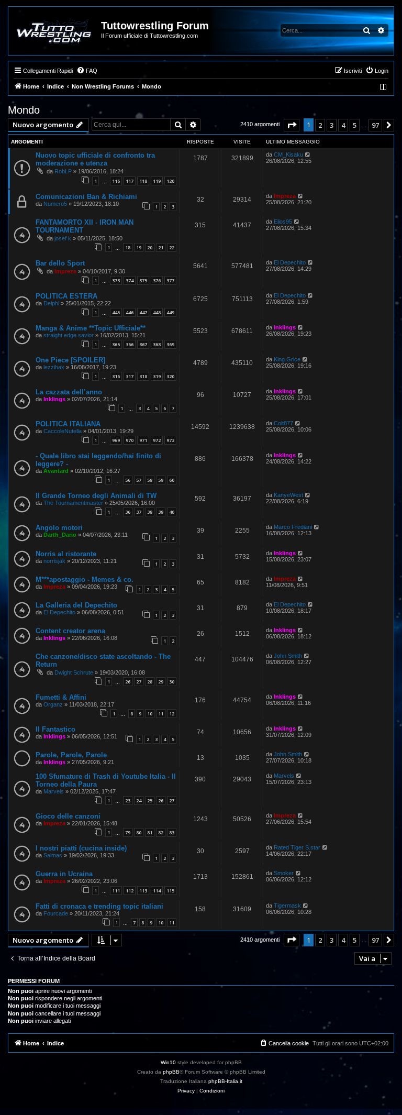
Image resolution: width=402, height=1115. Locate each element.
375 (143, 280)
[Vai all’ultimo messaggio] (308, 154)
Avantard (56, 471)
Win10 (168, 1062)
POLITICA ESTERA (66, 296)
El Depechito (290, 262)
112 (129, 890)
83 (171, 832)
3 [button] (331, 125)
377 (170, 280)
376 (157, 280)
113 (143, 890)
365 (116, 344)
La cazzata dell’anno (69, 392)
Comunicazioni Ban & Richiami (86, 197)
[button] (291, 125)
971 (143, 440)
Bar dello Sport (60, 263)
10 (149, 713)
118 (143, 181)
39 (160, 512)
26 (127, 681)
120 (170, 181)
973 (170, 440)
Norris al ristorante (66, 554)
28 (149, 681)
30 (171, 681)
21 (160, 247)
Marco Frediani (293, 527)
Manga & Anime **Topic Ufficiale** (91, 328)
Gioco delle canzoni (68, 816)
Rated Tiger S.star (297, 847)
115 (170, 890)
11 (160, 713)
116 (116, 181)
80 (138, 832)
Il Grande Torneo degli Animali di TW (96, 496)
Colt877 (283, 423)
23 (127, 800)
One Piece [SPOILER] (70, 360)
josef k (62, 238)
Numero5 (55, 204)
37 (138, 512)
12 (171, 713)
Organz (53, 704)
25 (149, 800)
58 (149, 480)
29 (160, 681)
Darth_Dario (59, 535)
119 (157, 181)
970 (129, 440)
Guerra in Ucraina (64, 874)
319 (157, 376)
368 (157, 344)
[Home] (55, 31)
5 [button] (354, 125)
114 (157, 890)
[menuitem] (86, 70)
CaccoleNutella (62, 431)
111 (116, 890)
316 (116, 376)
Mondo (24, 110)
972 (157, 440)
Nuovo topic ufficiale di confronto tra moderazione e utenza (95, 159)
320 (170, 376)
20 (149, 247)
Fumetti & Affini (61, 697)
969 (116, 440)
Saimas (52, 855)
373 (116, 280)
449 (170, 312)
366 (129, 344)
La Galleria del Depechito (76, 605)
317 (129, 376)
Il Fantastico (55, 729)
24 (138, 800)
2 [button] (320, 125)
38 (149, 512)
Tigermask (287, 905)
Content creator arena (70, 631)
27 (138, 681)
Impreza (285, 196)
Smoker (284, 873)
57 (138, 480)
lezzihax (53, 367)
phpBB (171, 1072)
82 (160, 832)
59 (160, 480)
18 (127, 247)
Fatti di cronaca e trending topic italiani (99, 906)
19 (138, 247)
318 (143, 376)
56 (127, 480)
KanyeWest (288, 495)
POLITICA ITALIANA (68, 424)
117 (129, 181)
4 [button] (343, 125)
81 (149, 832)
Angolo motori (59, 528)
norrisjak (54, 561)
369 (170, 344)
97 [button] (375, 125)
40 (171, 512)
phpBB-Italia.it (225, 1081)
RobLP (63, 171)
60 (171, 480)
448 (157, 312)
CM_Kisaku (288, 154)
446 (129, 312)
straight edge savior (68, 335)
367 (143, 344)
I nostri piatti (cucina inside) (81, 848)
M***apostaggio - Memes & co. (84, 579)
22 (171, 247)
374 (129, 280)
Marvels (53, 791)
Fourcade (55, 913)
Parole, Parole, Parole (71, 755)
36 (127, 512)
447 (143, 312)
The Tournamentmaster (73, 503)
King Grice (287, 359)
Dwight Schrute (73, 672)
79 (127, 832)
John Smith (288, 656)
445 (116, 312)
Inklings (285, 327)
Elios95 (283, 221)
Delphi (51, 303)
